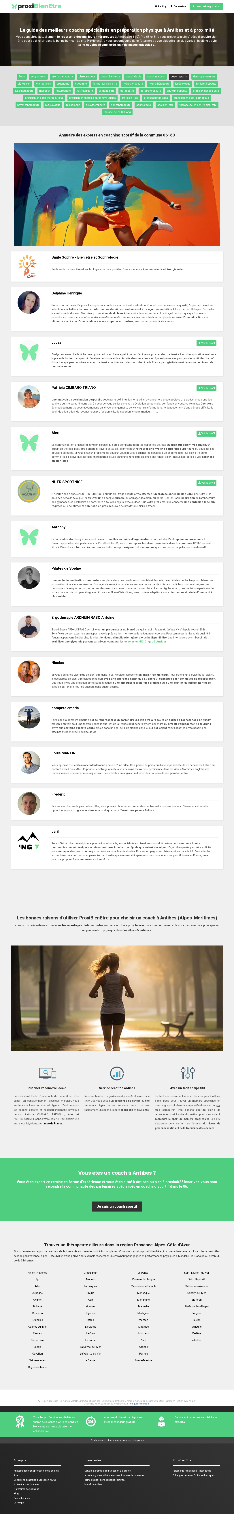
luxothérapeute (24, 90)
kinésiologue (182, 83)
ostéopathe (127, 90)
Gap (90, 1299)
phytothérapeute (177, 90)
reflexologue (52, 105)
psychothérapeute (28, 105)
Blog (16, 1493)
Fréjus (90, 1293)
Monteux (143, 1333)
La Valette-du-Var (90, 1353)
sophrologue (144, 105)
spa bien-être (165, 105)
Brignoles (37, 1319)
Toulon (197, 1319)
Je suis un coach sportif (117, 1206)
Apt (37, 1279)
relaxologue (73, 105)
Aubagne (37, 1293)
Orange (143, 1346)
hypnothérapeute (159, 83)
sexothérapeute (95, 105)
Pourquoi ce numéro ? (139, 1403)
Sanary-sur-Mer (196, 1293)
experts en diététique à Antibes (145, 641)
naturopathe (63, 90)
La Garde (90, 1340)
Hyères (90, 1313)
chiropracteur (87, 76)
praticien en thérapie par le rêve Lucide (92, 97)
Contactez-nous (22, 1498)
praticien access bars (206, 90)
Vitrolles (196, 1340)
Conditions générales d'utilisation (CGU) (35, 1479)
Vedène (196, 1333)
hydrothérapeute (133, 83)
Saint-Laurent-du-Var (196, 1272)
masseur (44, 90)
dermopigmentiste (204, 76)
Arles (38, 1286)
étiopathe (81, 83)
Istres (90, 1319)
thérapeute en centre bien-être (198, 105)
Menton (143, 1319)
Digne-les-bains (37, 1367)
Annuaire (18, 1470)
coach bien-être (110, 76)
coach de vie (133, 76)
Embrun (90, 1279)
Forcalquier (90, 1286)
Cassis (37, 1346)
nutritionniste (85, 90)
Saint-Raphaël (196, 1279)
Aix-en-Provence (37, 1272)
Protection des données (26, 1484)
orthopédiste (106, 90)
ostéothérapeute (150, 90)
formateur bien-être (105, 83)
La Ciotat (90, 1326)
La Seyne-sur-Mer (90, 1346)
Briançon (37, 1313)
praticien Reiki (130, 97)
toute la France (53, 1123)
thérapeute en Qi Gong (117, 112)
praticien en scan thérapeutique (44, 97)
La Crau (90, 1333)
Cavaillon (37, 1353)
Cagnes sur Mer (37, 1326)
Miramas (143, 1326)
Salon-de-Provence (196, 1286)
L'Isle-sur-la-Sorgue (143, 1279)
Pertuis (143, 1353)
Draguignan (90, 1272)
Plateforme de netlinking (26, 1489)
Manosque (143, 1293)
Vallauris (197, 1326)
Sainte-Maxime (143, 1360)
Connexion (179, 6)
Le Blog (162, 6)
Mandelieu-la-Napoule (143, 1286)
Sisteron (197, 1299)
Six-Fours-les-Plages (196, 1306)
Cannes (37, 1333)
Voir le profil (208, 343)
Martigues (143, 1313)
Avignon (37, 1299)
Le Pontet (143, 1272)
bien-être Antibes (93, 1484)
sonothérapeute (121, 105)
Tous (22, 76)
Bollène (37, 1306)
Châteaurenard (37, 1360)
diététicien (24, 83)
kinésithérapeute (206, 83)
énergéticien (43, 83)
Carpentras (37, 1340)
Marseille (143, 1306)
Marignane (143, 1299)
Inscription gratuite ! (207, 6)
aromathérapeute (62, 76)
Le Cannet (91, 1360)
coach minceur (156, 76)
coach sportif (179, 76)
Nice (143, 1340)
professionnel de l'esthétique (191, 97)
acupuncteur (38, 76)
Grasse (90, 1306)
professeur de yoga (156, 97)
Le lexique (19, 1502)
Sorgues (196, 1313)
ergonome (63, 83)
